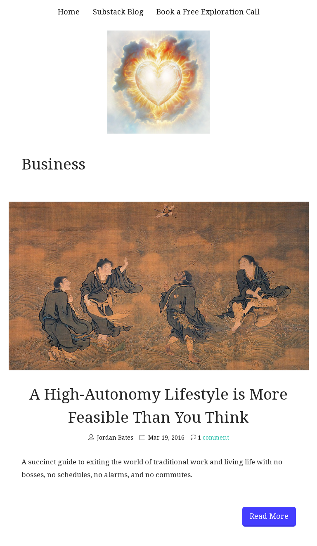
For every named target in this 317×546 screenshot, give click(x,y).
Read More (269, 516)
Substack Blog (118, 11)
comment (213, 437)
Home (69, 11)
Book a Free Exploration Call (208, 11)
